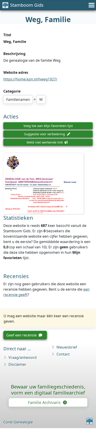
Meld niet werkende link (45, 142)
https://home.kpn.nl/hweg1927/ (30, 79)
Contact (63, 354)
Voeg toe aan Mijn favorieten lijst (48, 126)
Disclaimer (17, 364)
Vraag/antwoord (22, 357)
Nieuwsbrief (66, 347)
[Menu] (91, 5)
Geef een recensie (22, 335)
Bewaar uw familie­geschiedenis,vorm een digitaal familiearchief (48, 389)
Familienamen (18, 99)
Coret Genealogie (18, 422)
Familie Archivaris (45, 402)
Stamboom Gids (27, 5)
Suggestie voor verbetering (45, 134)
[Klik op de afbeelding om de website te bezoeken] (48, 183)
